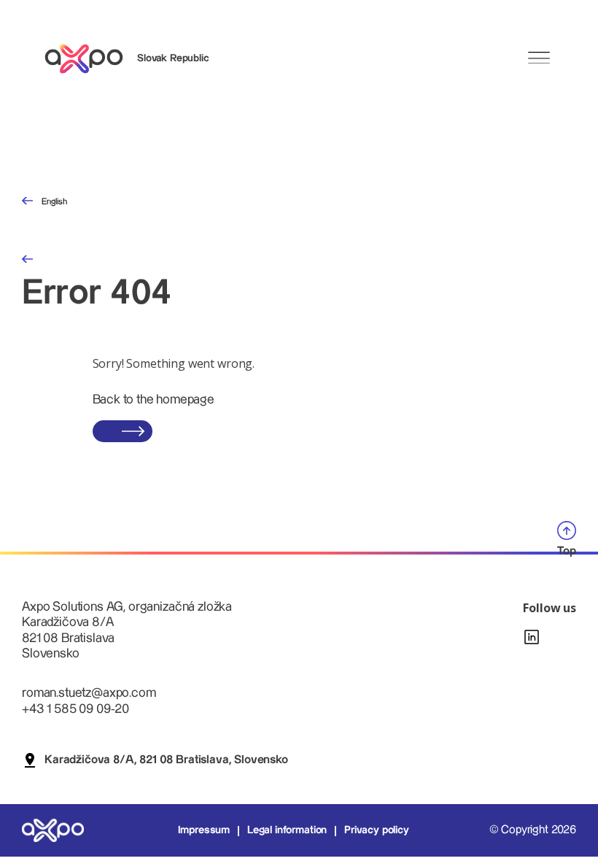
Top (566, 551)
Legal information (287, 830)
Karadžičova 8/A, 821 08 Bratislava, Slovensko (166, 759)
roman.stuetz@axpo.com (89, 693)
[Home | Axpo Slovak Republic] (90, 58)
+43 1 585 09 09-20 (75, 709)
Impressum (204, 830)
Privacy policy (376, 830)
